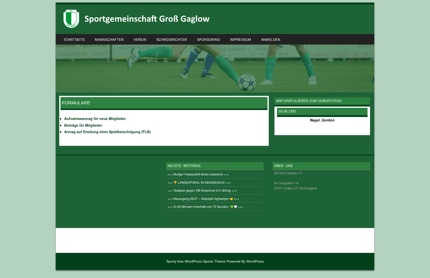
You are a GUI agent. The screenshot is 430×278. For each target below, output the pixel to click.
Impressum (240, 40)
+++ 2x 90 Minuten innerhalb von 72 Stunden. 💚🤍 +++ (205, 206)
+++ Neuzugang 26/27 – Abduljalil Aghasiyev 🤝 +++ (203, 198)
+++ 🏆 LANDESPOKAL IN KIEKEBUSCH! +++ (199, 182)
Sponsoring (208, 40)
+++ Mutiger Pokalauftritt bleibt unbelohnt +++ (198, 174)
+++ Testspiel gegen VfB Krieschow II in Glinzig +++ (202, 190)
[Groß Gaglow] (138, 26)
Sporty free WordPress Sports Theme (195, 261)
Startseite (74, 40)
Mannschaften (109, 40)
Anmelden (270, 40)
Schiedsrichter (171, 40)
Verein (140, 40)
